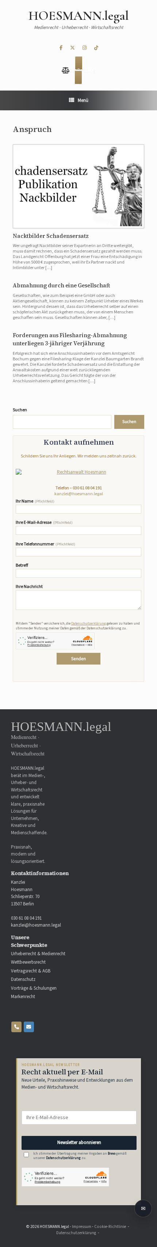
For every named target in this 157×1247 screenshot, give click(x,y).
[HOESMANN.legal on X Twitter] (73, 48)
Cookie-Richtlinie (110, 1227)
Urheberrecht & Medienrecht (38, 954)
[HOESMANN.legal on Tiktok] (96, 48)
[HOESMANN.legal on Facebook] (61, 48)
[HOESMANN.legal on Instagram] (84, 48)
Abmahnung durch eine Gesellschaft (61, 285)
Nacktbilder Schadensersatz (51, 236)
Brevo (111, 1153)
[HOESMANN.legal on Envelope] (29, 1027)
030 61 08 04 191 (87, 488)
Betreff (22, 566)
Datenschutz (23, 979)
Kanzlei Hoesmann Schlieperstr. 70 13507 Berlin (25, 893)
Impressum (81, 1227)
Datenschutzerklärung (88, 623)
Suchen (20, 410)
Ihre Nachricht (29, 587)
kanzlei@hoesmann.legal (78, 494)
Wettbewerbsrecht (28, 962)
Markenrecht (23, 997)
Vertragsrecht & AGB (30, 971)
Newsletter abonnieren (79, 1142)
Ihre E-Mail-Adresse (44, 523)
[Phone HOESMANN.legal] (16, 1027)
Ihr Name (35, 501)
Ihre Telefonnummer (45, 544)
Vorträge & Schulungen (34, 988)
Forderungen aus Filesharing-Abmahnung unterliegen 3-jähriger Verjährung (70, 339)
